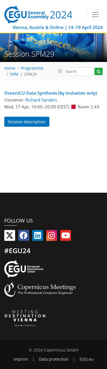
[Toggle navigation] (95, 14)
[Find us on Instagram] (51, 236)
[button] (60, 71)
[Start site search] (98, 71)
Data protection (53, 359)
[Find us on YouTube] (65, 236)
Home (9, 68)
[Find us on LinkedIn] (37, 236)
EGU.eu (87, 359)
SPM (14, 74)
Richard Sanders (41, 100)
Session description (27, 121)
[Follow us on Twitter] (9, 236)
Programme (32, 68)
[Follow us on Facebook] (23, 236)
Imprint (21, 359)
